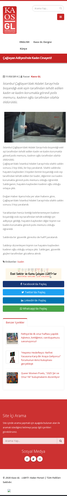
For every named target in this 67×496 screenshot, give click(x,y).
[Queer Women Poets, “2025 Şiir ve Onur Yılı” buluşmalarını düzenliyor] (12, 377)
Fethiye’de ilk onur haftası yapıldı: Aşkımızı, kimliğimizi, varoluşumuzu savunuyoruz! (40, 337)
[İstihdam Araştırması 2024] (33, 272)
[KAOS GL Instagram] (40, 459)
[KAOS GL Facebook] (27, 459)
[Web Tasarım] (36, 491)
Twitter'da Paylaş (34, 292)
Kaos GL (36, 76)
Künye (23, 48)
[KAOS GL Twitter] (33, 459)
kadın (21, 261)
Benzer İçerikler (15, 322)
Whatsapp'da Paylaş (34, 308)
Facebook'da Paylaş (34, 284)
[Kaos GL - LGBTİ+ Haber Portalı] (11, 19)
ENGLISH (24, 41)
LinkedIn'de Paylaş (34, 300)
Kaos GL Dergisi (43, 41)
